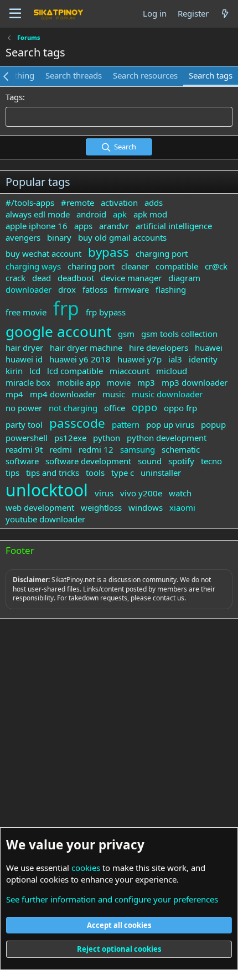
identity (203, 359)
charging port (162, 253)
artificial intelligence (174, 225)
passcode (77, 423)
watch (180, 493)
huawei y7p (139, 359)
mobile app (78, 382)
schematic (181, 449)
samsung (137, 449)
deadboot (76, 277)
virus (104, 493)
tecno (211, 460)
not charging (73, 407)
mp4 (14, 394)
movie (119, 382)
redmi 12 (96, 449)
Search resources (145, 75)
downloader (28, 289)
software (22, 460)
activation (119, 202)
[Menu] (15, 14)
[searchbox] (119, 116)
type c (122, 472)
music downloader (167, 394)
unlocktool (47, 490)
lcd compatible (75, 370)
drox (67, 289)
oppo (144, 407)
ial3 (175, 359)
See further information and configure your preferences (112, 899)
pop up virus (170, 424)
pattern (125, 424)
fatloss (94, 289)
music (113, 394)
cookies (85, 867)
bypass (108, 252)
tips (12, 472)
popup (213, 424)
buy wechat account (43, 253)
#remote (77, 202)
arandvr (114, 225)
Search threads (73, 75)
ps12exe (70, 437)
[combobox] (119, 117)
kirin (14, 370)
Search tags (210, 75)
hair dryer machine (86, 347)
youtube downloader (45, 519)
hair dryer (24, 347)
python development (166, 437)
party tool (24, 424)
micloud (171, 370)
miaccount (129, 370)
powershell (27, 437)
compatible (177, 266)
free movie (26, 312)
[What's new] (225, 13)
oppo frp (180, 407)
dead (41, 277)
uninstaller (161, 472)
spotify (181, 460)
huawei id (24, 359)
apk (120, 214)
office (114, 407)
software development (88, 460)
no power (24, 407)
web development (40, 507)
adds (153, 202)
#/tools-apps (30, 202)
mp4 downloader (63, 394)
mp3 (146, 382)
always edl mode (38, 214)
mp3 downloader (194, 382)
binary (59, 237)
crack (15, 277)
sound (150, 460)
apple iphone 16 (37, 225)
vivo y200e (141, 493)
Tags (14, 96)
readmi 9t (24, 449)
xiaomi (182, 507)
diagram (184, 277)
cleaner (135, 266)
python (106, 437)
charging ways (33, 266)
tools (95, 472)
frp (66, 308)
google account (58, 331)
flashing (171, 289)
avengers (23, 237)
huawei (209, 347)
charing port (91, 266)
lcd (34, 370)
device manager (131, 277)
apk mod (150, 214)
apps (83, 225)
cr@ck (216, 266)
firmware (131, 289)
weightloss (101, 507)
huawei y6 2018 (80, 359)
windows (145, 507)
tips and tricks (52, 472)
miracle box (28, 382)
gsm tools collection (179, 333)
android (91, 214)
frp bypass (106, 312)
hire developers (158, 347)
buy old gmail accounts (122, 237)
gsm (126, 333)
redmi (60, 449)
